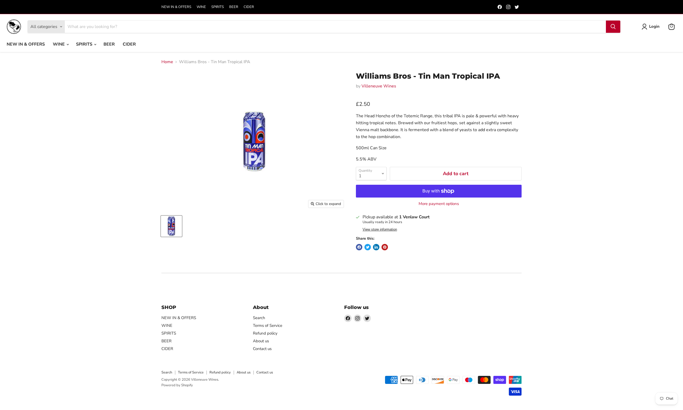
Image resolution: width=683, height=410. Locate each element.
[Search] (613, 27)
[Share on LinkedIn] (376, 247)
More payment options (439, 204)
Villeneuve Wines (379, 86)
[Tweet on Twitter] (367, 247)
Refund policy (265, 333)
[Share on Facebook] (359, 247)
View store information (380, 229)
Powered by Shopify (177, 385)
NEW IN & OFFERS (176, 7)
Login (654, 26)
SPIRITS (217, 7)
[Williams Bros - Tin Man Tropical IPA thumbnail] (171, 226)
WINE (201, 7)
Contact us (262, 348)
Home (167, 61)
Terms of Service (267, 325)
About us (261, 341)
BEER (233, 7)
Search (259, 317)
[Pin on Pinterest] (385, 247)
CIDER (249, 7)
